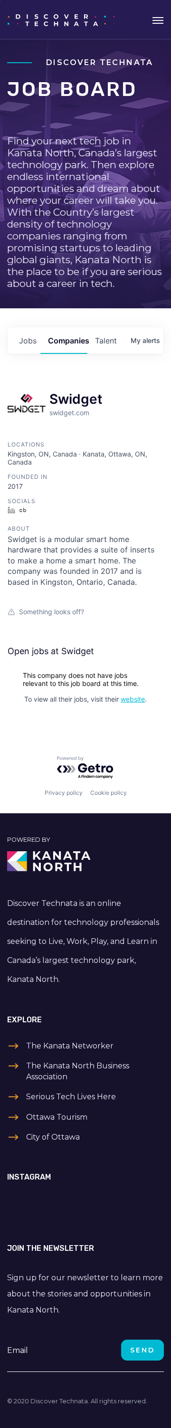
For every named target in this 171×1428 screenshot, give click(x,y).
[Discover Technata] (61, 19)
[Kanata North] (85, 861)
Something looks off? (51, 612)
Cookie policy (108, 792)
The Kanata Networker (70, 1045)
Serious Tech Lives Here (71, 1096)
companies (67, 340)
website (133, 699)
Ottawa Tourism (56, 1117)
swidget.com (69, 413)
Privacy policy (64, 792)
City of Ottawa (53, 1137)
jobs (28, 340)
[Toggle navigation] (157, 19)
